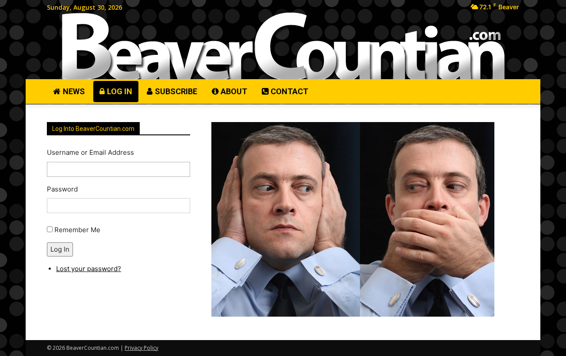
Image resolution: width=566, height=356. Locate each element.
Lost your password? (88, 268)
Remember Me (77, 230)
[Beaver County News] (283, 46)
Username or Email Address (90, 152)
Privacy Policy (141, 348)
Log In (59, 249)
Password (62, 189)
